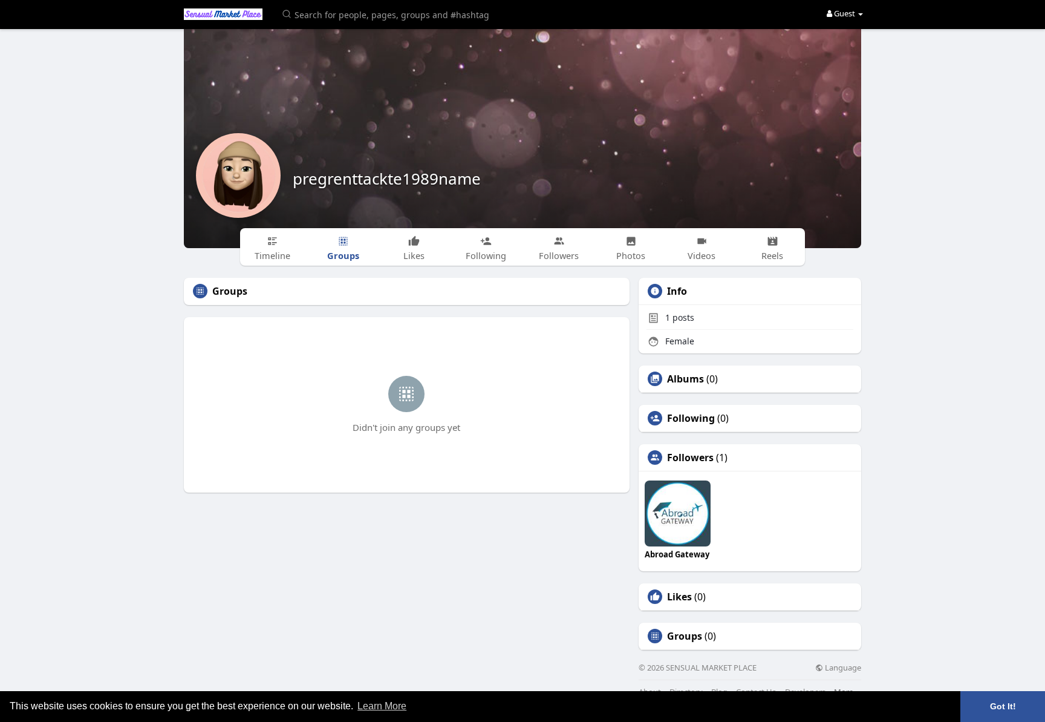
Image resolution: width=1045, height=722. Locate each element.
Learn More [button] (381, 706)
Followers (690, 457)
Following (691, 418)
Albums (685, 379)
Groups (684, 636)
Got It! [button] (1003, 706)
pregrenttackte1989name (387, 178)
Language (842, 668)
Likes (679, 597)
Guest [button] (844, 13)
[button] (388, 14)
